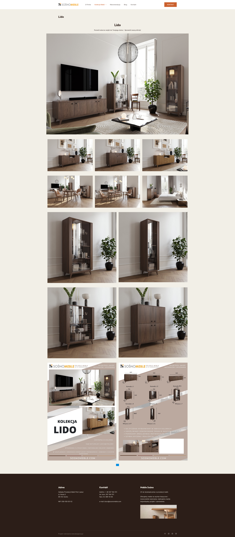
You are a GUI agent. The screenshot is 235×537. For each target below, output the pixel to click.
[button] (117, 84)
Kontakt (133, 5)
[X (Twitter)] (168, 533)
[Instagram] (172, 533)
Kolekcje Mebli (100, 5)
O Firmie (88, 5)
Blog (125, 5)
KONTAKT (170, 5)
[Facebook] (165, 533)
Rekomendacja (115, 5)
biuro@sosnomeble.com (112, 501)
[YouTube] (176, 533)
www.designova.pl (77, 534)
